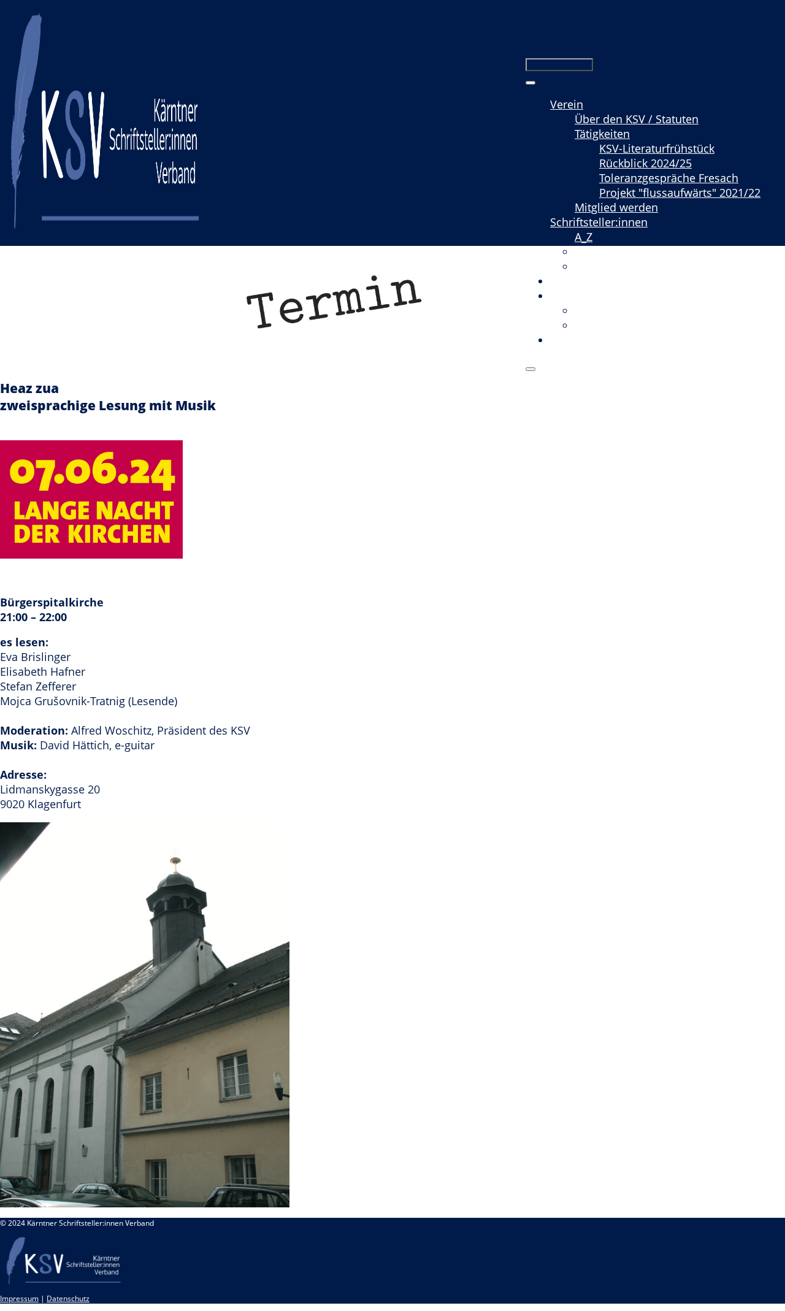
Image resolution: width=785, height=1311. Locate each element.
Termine (571, 280)
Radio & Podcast (617, 325)
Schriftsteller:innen (599, 222)
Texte (588, 251)
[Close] (530, 369)
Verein (566, 104)
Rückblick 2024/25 (645, 163)
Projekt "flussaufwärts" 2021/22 (679, 192)
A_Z (583, 236)
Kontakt (569, 339)
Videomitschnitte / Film (635, 310)
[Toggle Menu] (530, 83)
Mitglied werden (616, 207)
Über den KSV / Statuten (637, 119)
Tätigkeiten (602, 133)
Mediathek (577, 295)
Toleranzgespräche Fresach (668, 177)
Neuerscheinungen (624, 266)
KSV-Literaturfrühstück (656, 148)
